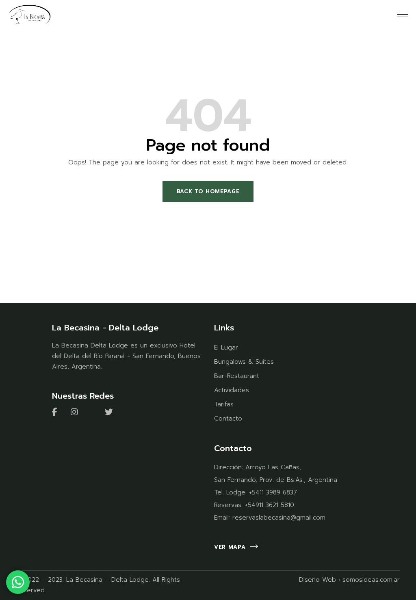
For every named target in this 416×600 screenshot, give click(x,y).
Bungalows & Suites (244, 361)
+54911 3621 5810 (269, 505)
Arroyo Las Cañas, (273, 467)
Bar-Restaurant (236, 375)
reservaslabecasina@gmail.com (278, 517)
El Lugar (226, 347)
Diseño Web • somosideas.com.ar (349, 579)
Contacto (228, 418)
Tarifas (224, 404)
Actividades (231, 390)
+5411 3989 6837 (273, 492)
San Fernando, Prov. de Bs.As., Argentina (275, 479)
